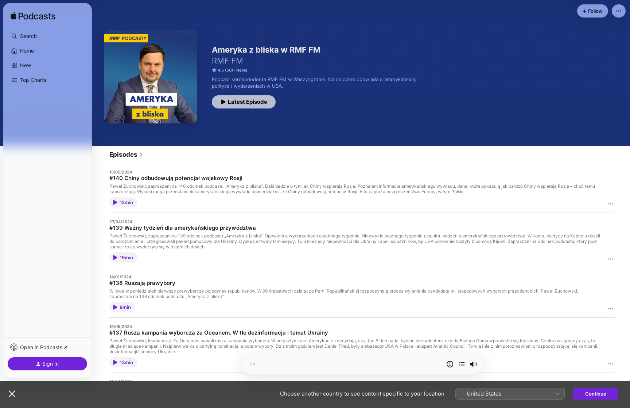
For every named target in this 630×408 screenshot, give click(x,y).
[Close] (12, 393)
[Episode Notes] (450, 364)
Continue (595, 394)
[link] (126, 154)
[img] (33, 16)
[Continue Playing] (462, 364)
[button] (47, 36)
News (241, 70)
